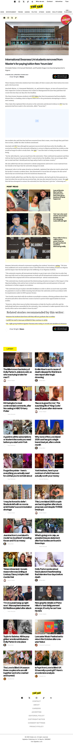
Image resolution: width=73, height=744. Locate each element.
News (2, 12)
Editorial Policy (36, 716)
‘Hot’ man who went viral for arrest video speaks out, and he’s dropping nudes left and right (60, 217)
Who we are (40, 1)
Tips (67, 1)
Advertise (59, 1)
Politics (34, 12)
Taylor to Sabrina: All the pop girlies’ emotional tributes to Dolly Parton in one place (16, 639)
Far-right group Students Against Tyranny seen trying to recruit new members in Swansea (36, 323)
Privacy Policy (37, 726)
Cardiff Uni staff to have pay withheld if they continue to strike (27, 320)
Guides (48, 12)
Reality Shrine (57, 12)
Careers (36, 708)
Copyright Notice (36, 719)
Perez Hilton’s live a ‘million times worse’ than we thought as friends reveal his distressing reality (60, 242)
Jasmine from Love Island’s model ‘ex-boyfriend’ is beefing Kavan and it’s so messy (17, 538)
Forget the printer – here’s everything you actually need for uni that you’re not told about (17, 473)
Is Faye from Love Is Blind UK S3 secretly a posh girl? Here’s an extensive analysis (48, 670)
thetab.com (33, 737)
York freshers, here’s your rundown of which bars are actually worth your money (47, 473)
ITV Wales (35, 96)
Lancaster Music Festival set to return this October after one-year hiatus (49, 639)
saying (57, 265)
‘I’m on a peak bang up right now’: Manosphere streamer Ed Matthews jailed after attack (17, 605)
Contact (50, 1)
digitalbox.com (38, 741)
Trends (20, 12)
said (35, 150)
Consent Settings (36, 723)
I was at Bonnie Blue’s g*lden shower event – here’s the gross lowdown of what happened (59, 194)
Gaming (27, 12)
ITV (61, 104)
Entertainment (11, 12)
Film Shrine (68, 12)
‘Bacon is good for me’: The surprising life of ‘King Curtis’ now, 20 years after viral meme (48, 406)
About (36, 705)
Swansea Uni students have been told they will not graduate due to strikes (30, 316)
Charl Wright (14, 77)
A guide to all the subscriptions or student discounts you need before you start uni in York (17, 439)
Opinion (41, 12)
